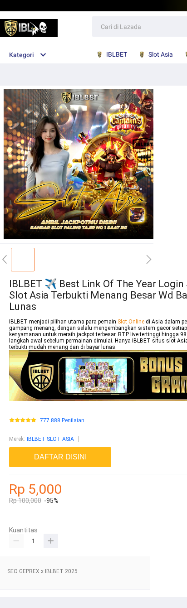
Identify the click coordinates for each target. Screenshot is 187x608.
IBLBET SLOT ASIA (50, 439)
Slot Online (132, 321)
